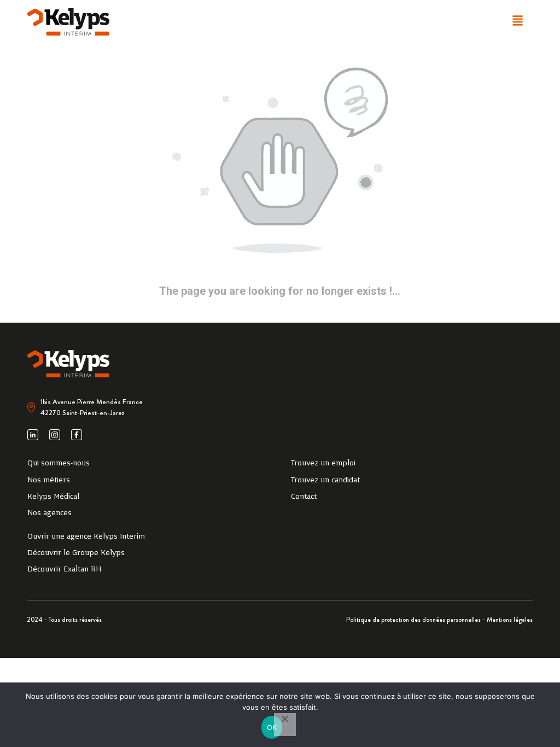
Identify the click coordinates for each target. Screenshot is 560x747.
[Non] (285, 724)
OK (272, 727)
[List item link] (148, 464)
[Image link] (68, 22)
